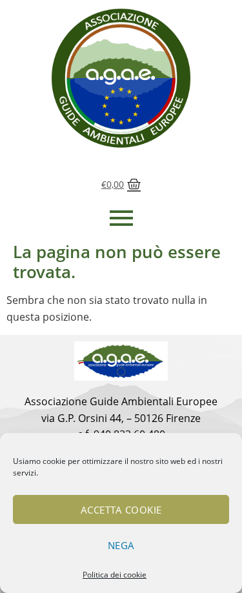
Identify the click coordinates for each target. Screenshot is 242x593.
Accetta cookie (121, 509)
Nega (121, 545)
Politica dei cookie (114, 574)
